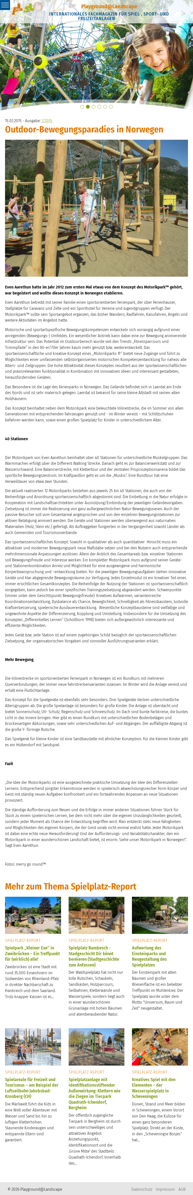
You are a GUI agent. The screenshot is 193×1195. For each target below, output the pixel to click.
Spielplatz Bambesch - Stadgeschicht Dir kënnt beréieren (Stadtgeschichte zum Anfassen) (94, 956)
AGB (181, 1189)
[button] (82, 107)
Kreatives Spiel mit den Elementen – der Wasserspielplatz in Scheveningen (153, 1088)
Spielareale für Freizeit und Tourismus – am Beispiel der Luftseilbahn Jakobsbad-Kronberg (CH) (32, 1088)
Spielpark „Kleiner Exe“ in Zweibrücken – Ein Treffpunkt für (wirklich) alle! (32, 953)
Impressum (165, 1189)
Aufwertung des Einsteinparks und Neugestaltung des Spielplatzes (149, 956)
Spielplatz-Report (23, 940)
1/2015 (46, 120)
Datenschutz (141, 1189)
